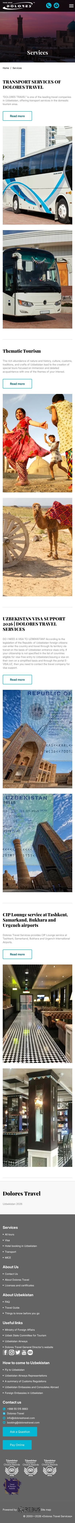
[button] (71, 5)
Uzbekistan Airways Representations (26, 1375)
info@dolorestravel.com (21, 1418)
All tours (9, 1234)
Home (6, 67)
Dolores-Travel (15, 1413)
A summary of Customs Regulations (25, 1381)
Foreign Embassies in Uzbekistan (24, 1393)
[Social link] (5, 1352)
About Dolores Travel (17, 1279)
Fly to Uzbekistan (15, 1369)
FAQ (7, 1301)
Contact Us (11, 1273)
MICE (8, 1257)
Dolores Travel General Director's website (29, 1347)
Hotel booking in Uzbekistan (21, 1245)
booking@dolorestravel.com (23, 1422)
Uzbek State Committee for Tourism (25, 1335)
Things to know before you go (22, 1313)
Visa (7, 1240)
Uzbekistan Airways (16, 1341)
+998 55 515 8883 (17, 1408)
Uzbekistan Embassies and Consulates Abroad (32, 1387)
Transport (10, 1251)
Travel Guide (12, 1307)
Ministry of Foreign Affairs (20, 1329)
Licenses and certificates (19, 1285)
